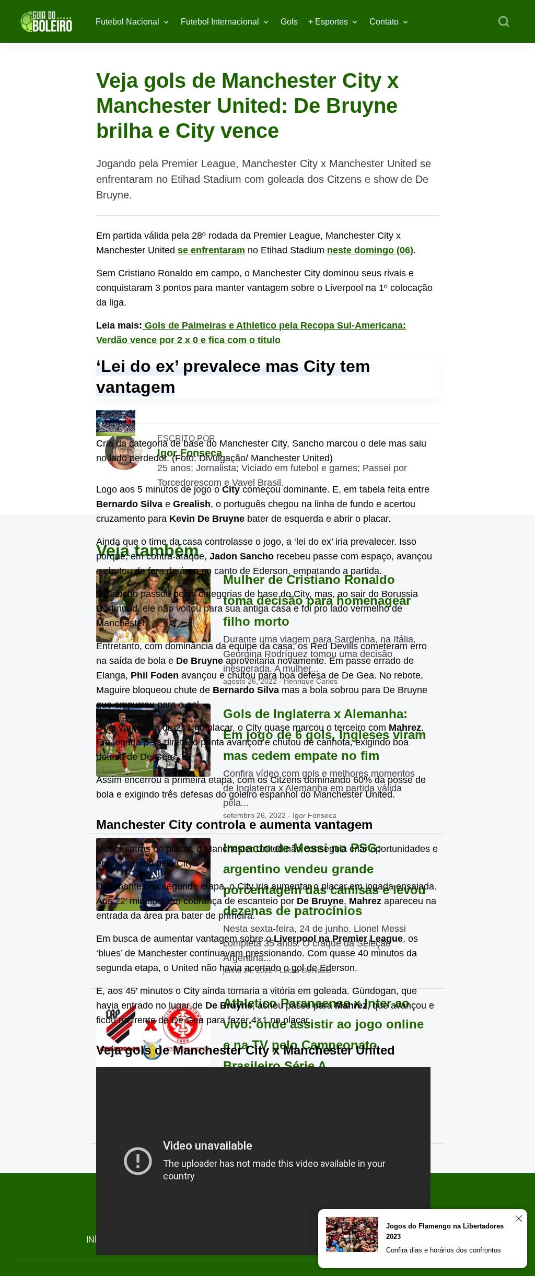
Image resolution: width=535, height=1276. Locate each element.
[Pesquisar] (503, 21)
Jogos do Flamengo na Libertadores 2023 (445, 1231)
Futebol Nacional (127, 21)
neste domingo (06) (370, 250)
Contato (384, 21)
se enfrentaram (211, 250)
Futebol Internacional (220, 21)
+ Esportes (328, 21)
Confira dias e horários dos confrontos (443, 1250)
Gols (289, 21)
